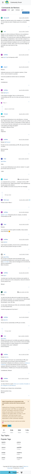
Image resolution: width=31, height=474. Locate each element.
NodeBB (22, 468)
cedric (5, 292)
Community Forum (16, 2)
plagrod (5, 67)
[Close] (28, 401)
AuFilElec (6, 54)
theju (5, 158)
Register (5, 425)
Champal (6, 114)
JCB (5, 31)
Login (9, 425)
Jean (5, 336)
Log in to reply (26, 12)
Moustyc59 (6, 17)
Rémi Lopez (6, 200)
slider (5, 224)
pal (4, 254)
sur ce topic (6, 261)
